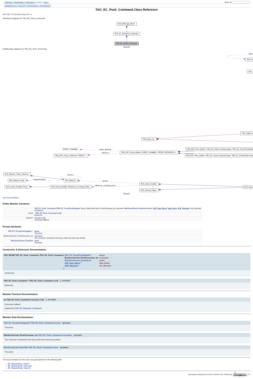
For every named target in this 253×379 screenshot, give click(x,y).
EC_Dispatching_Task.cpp (20, 366)
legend (126, 47)
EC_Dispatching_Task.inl (19, 368)
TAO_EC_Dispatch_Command (28, 308)
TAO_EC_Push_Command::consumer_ (55, 335)
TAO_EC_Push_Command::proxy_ (46, 323)
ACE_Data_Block (160, 208)
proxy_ (37, 231)
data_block (172, 208)
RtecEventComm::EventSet (135, 208)
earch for (228, 2)
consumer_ (38, 236)
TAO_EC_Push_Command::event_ (44, 347)
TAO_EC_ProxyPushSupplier (68, 208)
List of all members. (11, 197)
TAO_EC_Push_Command (45, 208)
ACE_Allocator (184, 208)
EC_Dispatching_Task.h (18, 364)
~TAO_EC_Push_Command (45, 213)
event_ (37, 241)
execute (37, 218)
